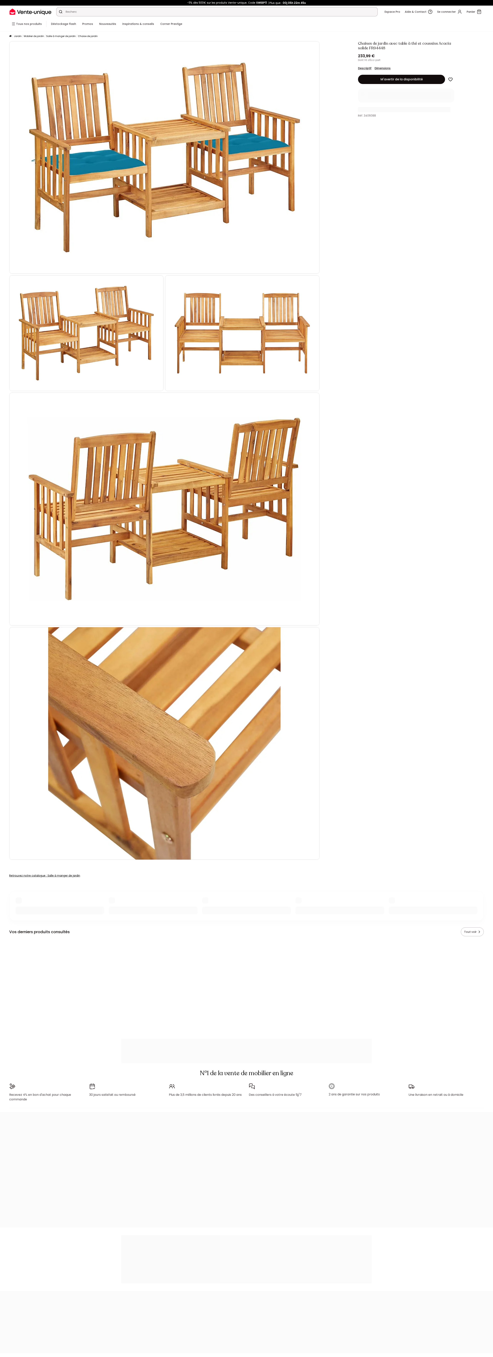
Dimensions (383, 68)
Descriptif (364, 68)
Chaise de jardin (88, 36)
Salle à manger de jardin (61, 36)
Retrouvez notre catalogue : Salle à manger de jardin (44, 876)
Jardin (18, 36)
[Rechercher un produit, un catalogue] (60, 12)
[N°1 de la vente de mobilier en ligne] (30, 11)
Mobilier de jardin (34, 36)
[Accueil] (10, 36)
